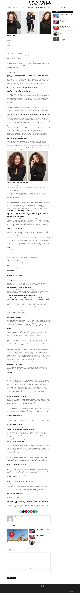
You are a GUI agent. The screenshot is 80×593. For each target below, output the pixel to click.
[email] (21, 516)
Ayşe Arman (17, 516)
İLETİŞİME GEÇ (64, 7)
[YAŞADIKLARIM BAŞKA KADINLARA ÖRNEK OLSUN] (57, 39)
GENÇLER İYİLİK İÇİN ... (40, 535)
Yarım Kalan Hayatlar (40, 7)
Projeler (56, 7)
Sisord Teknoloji (17, 589)
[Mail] (31, 511)
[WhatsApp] (36, 511)
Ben (9, 7)
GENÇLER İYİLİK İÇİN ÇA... (65, 26)
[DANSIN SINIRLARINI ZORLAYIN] (33, 530)
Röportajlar (16, 7)
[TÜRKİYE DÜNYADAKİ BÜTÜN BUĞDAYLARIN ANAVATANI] (18, 534)
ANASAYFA (71, 591)
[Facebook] (34, 511)
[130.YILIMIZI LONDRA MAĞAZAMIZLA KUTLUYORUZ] (33, 542)
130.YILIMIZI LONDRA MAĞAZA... (42, 541)
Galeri (50, 7)
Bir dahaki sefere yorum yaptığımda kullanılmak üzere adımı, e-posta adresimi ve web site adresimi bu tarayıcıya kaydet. (29, 574)
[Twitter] (20, 511)
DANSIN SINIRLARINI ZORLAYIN (42, 529)
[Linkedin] (28, 511)
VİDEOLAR (30, 7)
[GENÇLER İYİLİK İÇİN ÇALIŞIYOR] (33, 536)
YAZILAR (24, 7)
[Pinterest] (26, 511)
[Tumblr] (23, 511)
